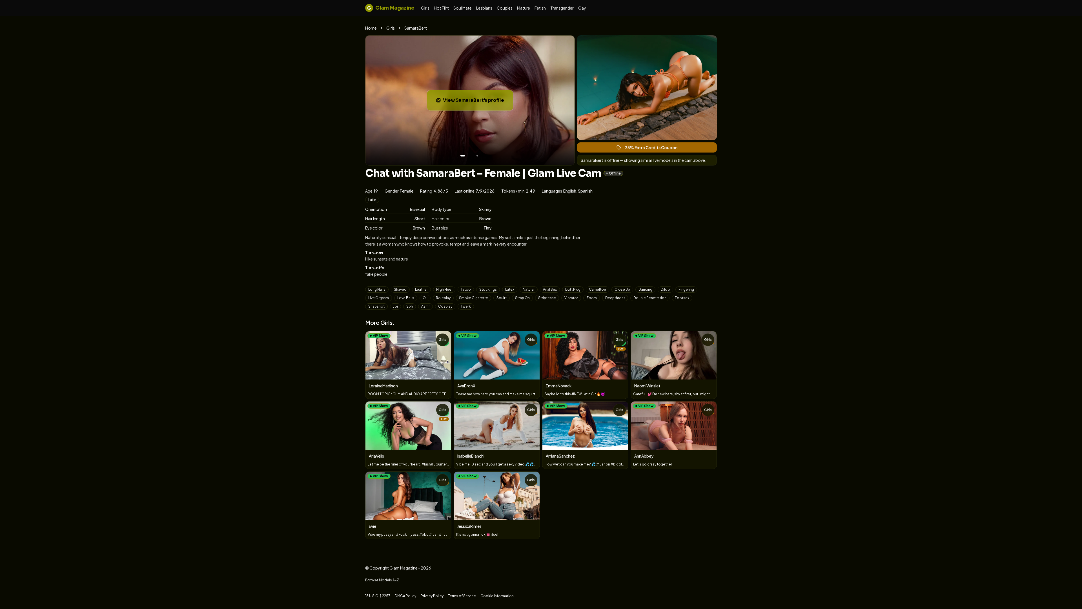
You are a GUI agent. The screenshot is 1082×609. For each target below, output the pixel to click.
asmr (425, 306)
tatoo (466, 289)
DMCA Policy (405, 596)
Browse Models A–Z (382, 580)
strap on (522, 298)
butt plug (572, 289)
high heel (444, 289)
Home (371, 27)
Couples (505, 7)
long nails (376, 289)
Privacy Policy (432, 596)
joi (395, 306)
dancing (645, 289)
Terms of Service (462, 596)
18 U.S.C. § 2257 (377, 596)
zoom (591, 298)
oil (425, 298)
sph (409, 306)
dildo (665, 289)
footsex (682, 298)
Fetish (540, 7)
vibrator (571, 298)
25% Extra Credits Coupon (653, 149)
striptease (547, 298)
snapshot (376, 306)
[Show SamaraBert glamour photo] (477, 155)
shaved (400, 289)
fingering (686, 289)
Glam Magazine (390, 8)
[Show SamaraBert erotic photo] (462, 155)
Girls (425, 7)
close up (622, 289)
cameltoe (597, 289)
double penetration (649, 298)
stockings (488, 289)
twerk (466, 306)
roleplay (443, 298)
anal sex (550, 289)
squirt (501, 298)
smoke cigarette (473, 298)
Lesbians (484, 7)
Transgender (562, 7)
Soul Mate (462, 7)
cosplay (445, 306)
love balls (405, 298)
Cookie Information (497, 596)
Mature (523, 7)
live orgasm (378, 298)
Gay (582, 7)
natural (529, 289)
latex (509, 289)
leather (421, 289)
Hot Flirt (441, 7)
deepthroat (615, 298)
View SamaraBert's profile (478, 102)
